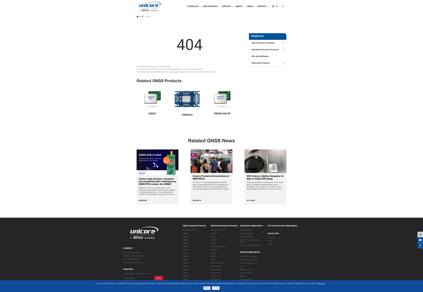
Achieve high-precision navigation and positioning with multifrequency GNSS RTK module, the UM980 (157, 182)
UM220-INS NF (222, 114)
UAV (241, 266)
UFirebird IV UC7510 (218, 230)
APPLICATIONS (212, 6)
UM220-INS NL (216, 266)
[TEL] (420, 234)
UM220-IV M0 (216, 280)
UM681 (185, 266)
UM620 (213, 253)
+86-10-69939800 (132, 253)
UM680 (185, 273)
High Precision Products (263, 43)
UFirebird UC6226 (217, 263)
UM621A (214, 256)
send (159, 278)
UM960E (186, 250)
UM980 (185, 240)
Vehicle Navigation (246, 233)
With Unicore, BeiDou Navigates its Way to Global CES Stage (265, 177)
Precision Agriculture (247, 263)
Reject (207, 288)
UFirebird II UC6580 (218, 247)
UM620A (214, 250)
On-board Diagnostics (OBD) (250, 245)
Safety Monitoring (246, 273)
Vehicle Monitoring (246, 237)
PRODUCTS (194, 6)
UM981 (185, 253)
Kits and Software (260, 57)
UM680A (186, 270)
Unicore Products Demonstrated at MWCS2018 (211, 177)
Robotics (243, 276)
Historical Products (260, 63)
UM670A (186, 276)
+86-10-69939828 (136, 256)
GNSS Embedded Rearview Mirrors (250, 241)
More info (321, 284)
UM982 (185, 233)
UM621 (152, 114)
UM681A (186, 263)
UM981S (186, 256)
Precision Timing (246, 270)
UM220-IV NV (215, 273)
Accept (215, 288)
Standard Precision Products (265, 50)
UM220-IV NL (215, 276)
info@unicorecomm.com (137, 263)
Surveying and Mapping (248, 260)
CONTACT (262, 7)
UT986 (185, 260)
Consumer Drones (246, 280)
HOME (141, 17)
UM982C (186, 237)
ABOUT (241, 6)
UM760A (214, 240)
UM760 (213, 243)
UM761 (213, 237)
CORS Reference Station (249, 256)
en (276, 6)
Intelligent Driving (246, 230)
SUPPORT (228, 6)
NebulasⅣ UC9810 (190, 230)
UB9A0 (185, 280)
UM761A (214, 233)
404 (148, 17)
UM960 (185, 247)
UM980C (186, 243)
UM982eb (187, 115)
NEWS (251, 6)
